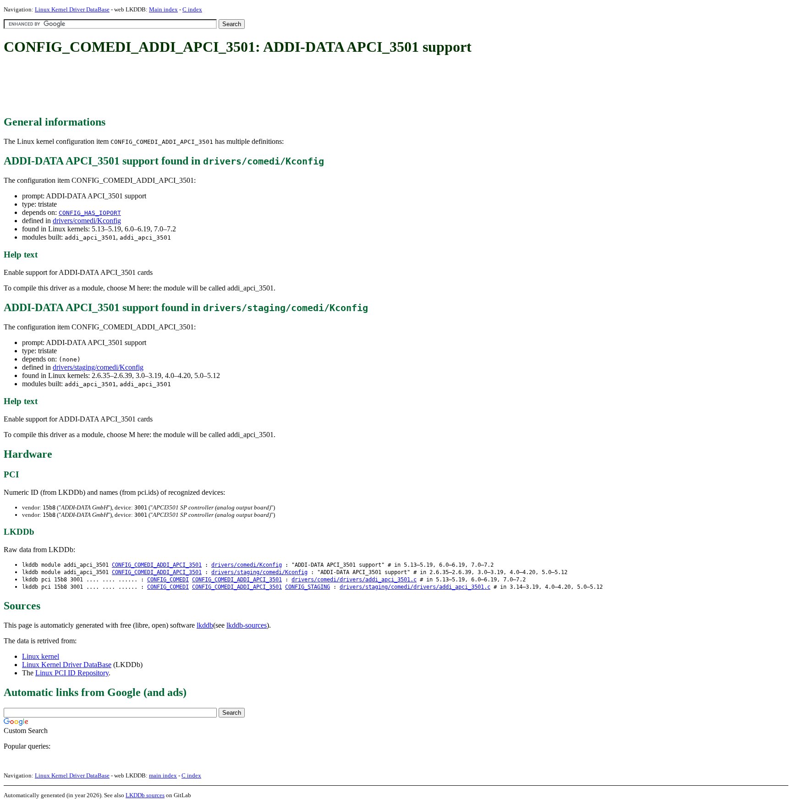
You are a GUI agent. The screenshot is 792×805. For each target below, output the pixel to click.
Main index (163, 9)
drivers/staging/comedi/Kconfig (98, 367)
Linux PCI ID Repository (72, 673)
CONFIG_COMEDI (168, 579)
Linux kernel (40, 656)
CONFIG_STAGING (307, 587)
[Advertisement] (170, 86)
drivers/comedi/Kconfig (87, 221)
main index (163, 775)
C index (192, 9)
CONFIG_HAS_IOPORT (90, 212)
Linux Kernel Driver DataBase (72, 9)
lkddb (205, 625)
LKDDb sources (145, 795)
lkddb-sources (246, 625)
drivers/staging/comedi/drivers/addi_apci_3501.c (415, 587)
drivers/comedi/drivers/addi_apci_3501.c (354, 579)
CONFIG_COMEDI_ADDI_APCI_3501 (157, 565)
